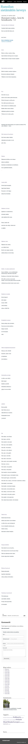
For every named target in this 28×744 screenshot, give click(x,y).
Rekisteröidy (19, 1)
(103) (7, 680)
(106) (7, 684)
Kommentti (5, 647)
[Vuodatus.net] (6, 740)
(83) (7, 686)
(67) (7, 669)
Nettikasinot (9, 1)
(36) (7, 689)
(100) (7, 693)
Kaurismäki (5, 717)
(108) (7, 674)
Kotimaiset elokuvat (10, 717)
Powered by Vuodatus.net (21, 742)
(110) (7, 671)
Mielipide (19, 719)
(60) (7, 690)
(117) (7, 687)
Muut (5, 722)
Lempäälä (13, 719)
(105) (7, 678)
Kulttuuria (17, 717)
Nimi (4, 634)
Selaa (15, 1)
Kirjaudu (25, 1)
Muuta (10, 722)
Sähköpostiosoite (10, 639)
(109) (7, 672)
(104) (7, 683)
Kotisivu (13, 643)
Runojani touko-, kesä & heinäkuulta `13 (12, 19)
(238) (7, 692)
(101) (7, 681)
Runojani (16, 722)
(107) (7, 677)
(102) (7, 675)
